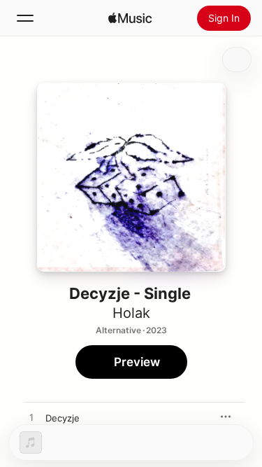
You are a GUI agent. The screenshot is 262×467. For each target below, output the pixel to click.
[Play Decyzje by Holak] (31, 418)
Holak (131, 313)
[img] (130, 18)
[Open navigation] (25, 18)
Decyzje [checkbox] (62, 418)
